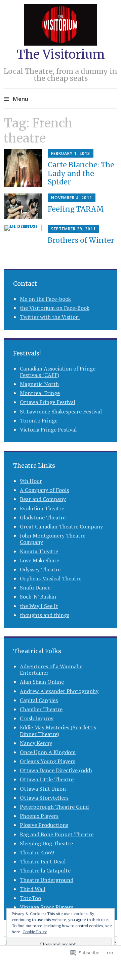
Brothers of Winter (81, 240)
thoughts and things (44, 615)
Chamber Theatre (41, 709)
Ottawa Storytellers (44, 797)
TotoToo (30, 898)
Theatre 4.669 (37, 852)
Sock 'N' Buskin (38, 596)
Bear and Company (43, 499)
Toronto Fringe (38, 420)
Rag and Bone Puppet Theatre (56, 834)
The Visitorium (60, 54)
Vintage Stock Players (46, 907)
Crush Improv (36, 718)
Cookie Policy (35, 931)
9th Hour (31, 481)
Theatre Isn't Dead (43, 861)
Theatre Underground (46, 880)
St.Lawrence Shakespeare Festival (61, 411)
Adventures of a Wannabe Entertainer (51, 669)
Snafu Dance (35, 587)
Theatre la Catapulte (45, 870)
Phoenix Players (39, 816)
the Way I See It (39, 606)
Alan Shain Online (42, 681)
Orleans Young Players (47, 761)
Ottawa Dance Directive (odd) (56, 770)
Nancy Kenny (36, 743)
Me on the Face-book (45, 298)
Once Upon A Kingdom (48, 752)
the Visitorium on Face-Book (54, 308)
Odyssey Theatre (40, 569)
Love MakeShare (39, 560)
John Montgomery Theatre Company (52, 539)
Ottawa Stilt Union (43, 788)
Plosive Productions (44, 825)
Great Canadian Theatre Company (61, 526)
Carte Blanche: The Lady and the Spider (81, 173)
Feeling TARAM (76, 209)
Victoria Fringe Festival (48, 429)
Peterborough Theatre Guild (54, 806)
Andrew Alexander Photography (59, 691)
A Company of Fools (44, 490)
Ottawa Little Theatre (47, 779)
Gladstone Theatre (43, 517)
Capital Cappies (39, 700)
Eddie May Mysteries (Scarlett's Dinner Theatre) (58, 730)
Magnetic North (39, 384)
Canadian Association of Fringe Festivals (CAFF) (57, 372)
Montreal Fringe (40, 393)
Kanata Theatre (39, 551)
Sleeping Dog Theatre (46, 843)
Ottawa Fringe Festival (47, 402)
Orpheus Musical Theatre (50, 578)
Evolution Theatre (42, 508)
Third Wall (32, 889)
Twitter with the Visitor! (50, 317)
